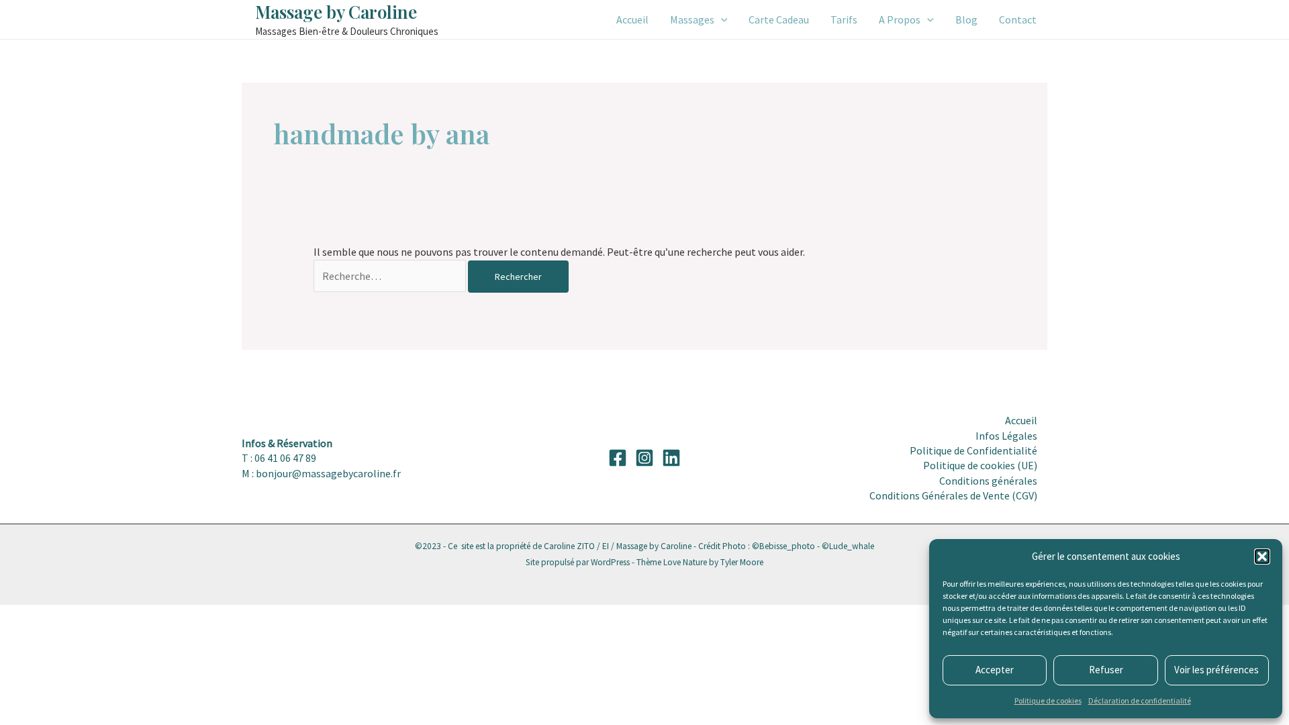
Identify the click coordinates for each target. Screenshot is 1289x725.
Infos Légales (1006, 435)
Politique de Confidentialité (973, 450)
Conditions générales (988, 480)
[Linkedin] (671, 457)
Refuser (1106, 669)
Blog (966, 19)
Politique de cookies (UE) (980, 465)
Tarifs (843, 19)
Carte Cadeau (779, 19)
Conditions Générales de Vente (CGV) (953, 495)
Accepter (994, 669)
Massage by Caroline (336, 11)
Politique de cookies (1048, 700)
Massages (692, 19)
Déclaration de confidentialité (1139, 700)
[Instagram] (644, 457)
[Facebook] (617, 457)
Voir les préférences (1216, 669)
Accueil (632, 19)
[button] (1262, 556)
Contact (1018, 19)
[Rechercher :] (391, 276)
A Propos (899, 19)
